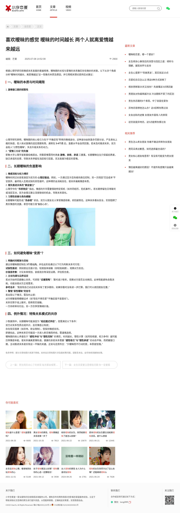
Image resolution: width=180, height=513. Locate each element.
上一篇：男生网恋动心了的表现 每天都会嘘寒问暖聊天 (35, 365)
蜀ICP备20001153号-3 (42, 505)
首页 (38, 6)
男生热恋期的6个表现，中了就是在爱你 (148, 101)
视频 (68, 6)
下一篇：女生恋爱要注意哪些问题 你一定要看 (87, 365)
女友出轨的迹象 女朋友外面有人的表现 (148, 115)
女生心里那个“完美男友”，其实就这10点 (148, 73)
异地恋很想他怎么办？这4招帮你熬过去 (148, 108)
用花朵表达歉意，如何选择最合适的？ (148, 149)
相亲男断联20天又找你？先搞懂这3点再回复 (151, 87)
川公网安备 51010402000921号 (66, 505)
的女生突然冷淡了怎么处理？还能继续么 (102, 470)
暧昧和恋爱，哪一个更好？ (142, 54)
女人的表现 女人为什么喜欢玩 (73, 470)
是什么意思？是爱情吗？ (18, 434)
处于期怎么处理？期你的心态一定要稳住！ (46, 470)
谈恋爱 (27, 26)
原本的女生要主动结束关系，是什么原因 (102, 434)
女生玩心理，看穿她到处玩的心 (18, 470)
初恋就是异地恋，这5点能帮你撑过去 (147, 122)
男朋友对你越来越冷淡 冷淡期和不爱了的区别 (151, 94)
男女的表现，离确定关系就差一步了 (46, 434)
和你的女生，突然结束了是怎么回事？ (74, 434)
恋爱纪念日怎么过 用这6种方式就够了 (147, 80)
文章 (53, 6)
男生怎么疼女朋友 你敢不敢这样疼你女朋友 (150, 142)
